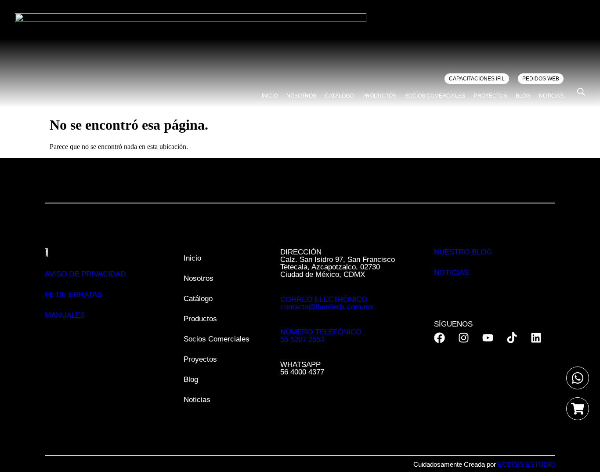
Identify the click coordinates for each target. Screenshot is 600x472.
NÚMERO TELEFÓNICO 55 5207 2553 (320, 336)
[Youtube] (487, 337)
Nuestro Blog (463, 252)
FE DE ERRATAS (73, 294)
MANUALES (65, 315)
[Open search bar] (581, 92)
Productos (379, 96)
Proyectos (490, 96)
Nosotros (301, 96)
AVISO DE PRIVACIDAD (85, 274)
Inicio (270, 96)
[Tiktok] (511, 337)
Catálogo (339, 96)
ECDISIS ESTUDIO (526, 464)
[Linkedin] (536, 337)
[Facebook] (439, 337)
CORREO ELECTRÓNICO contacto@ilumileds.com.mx (326, 303)
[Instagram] (463, 337)
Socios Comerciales (435, 96)
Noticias (551, 96)
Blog (523, 96)
